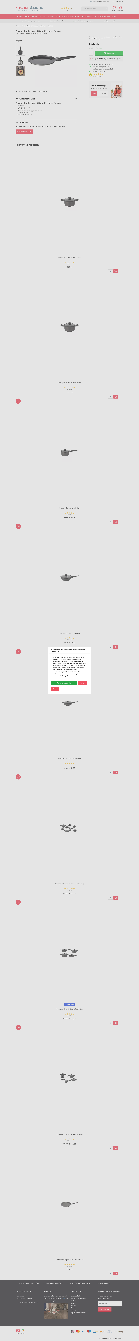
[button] (64, 683)
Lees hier (78, 667)
